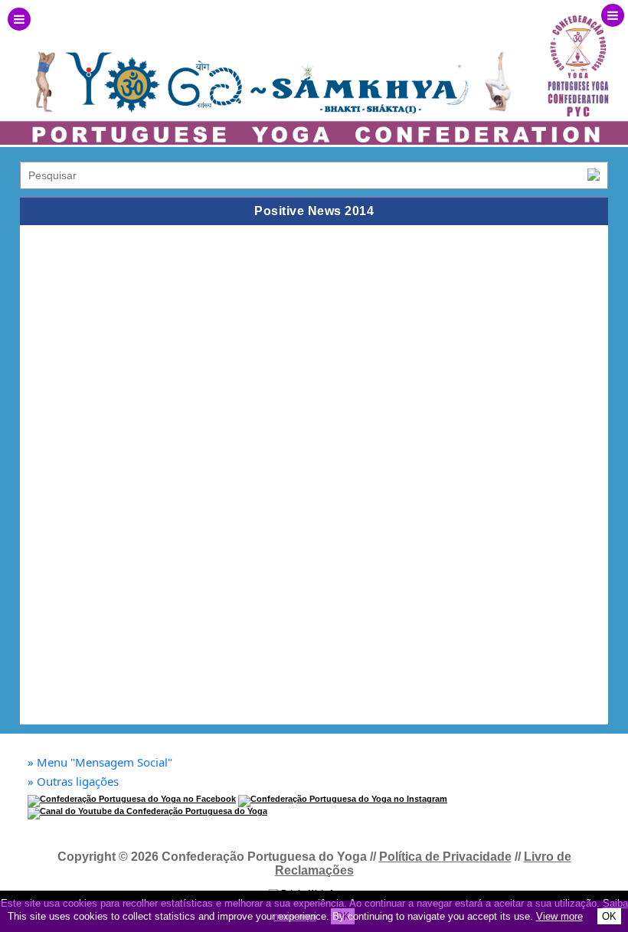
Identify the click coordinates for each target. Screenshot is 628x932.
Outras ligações (73, 781)
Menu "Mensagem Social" (100, 762)
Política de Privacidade (445, 856)
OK (609, 916)
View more (559, 916)
